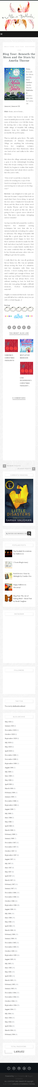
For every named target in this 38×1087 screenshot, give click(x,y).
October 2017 (9, 851)
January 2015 (9, 988)
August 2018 (9, 809)
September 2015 (11, 955)
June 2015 (8, 968)
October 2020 (10, 734)
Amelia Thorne (9, 46)
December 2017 (10, 843)
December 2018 (10, 801)
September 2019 (11, 763)
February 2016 (10, 934)
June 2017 (8, 868)
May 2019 (8, 780)
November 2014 (10, 997)
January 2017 (9, 888)
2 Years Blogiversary (20, 562)
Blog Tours (20, 46)
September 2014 (11, 1005)
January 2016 (9, 938)
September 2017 (11, 855)
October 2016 (9, 901)
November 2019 (10, 759)
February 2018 (10, 834)
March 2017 (9, 880)
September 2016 (11, 905)
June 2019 (8, 776)
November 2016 (10, 897)
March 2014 (9, 1030)
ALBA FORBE (7, 1084)
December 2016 (10, 893)
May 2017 (8, 872)
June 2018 (8, 818)
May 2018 (8, 822)
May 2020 (8, 747)
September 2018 (11, 805)
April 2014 (8, 1026)
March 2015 (9, 980)
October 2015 (9, 951)
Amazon (7, 106)
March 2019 (9, 788)
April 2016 (8, 926)
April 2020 (8, 751)
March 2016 (9, 930)
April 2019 (8, 784)
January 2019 (9, 797)
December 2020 (10, 730)
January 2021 (9, 726)
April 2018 (8, 826)
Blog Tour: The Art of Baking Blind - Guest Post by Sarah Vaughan (22, 598)
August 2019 (9, 768)
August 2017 (9, 859)
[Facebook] (8, 1068)
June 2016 (8, 918)
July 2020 (8, 742)
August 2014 (9, 1009)
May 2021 (8, 722)
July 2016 (8, 913)
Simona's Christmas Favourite (10, 357)
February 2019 (10, 793)
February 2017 (10, 884)
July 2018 (8, 813)
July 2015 (8, 964)
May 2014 (8, 1022)
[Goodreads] (24, 1068)
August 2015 (9, 959)
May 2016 (8, 922)
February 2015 (10, 984)
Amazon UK (15, 106)
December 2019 (10, 755)
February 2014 (10, 1034)
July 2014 (8, 1014)
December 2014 (10, 993)
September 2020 (11, 738)
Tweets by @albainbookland (15, 706)
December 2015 (10, 943)
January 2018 (9, 838)
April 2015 (8, 976)
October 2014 (9, 1001)
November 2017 (10, 847)
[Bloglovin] (29, 1068)
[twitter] (13, 1068)
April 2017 (8, 876)
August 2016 (9, 909)
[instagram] (19, 1068)
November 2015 (10, 947)
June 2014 (8, 1018)
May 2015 (8, 972)
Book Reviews (30, 46)
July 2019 (8, 772)
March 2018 (9, 830)
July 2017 (8, 863)
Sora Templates (19, 1076)
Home (19, 50)
